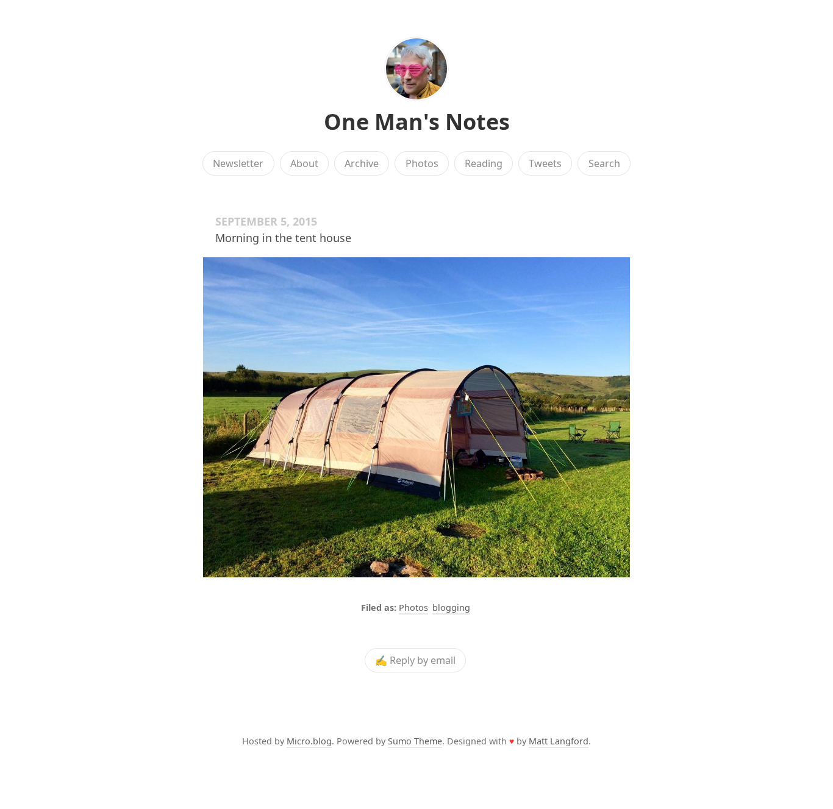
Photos (422, 163)
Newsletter (238, 163)
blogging (451, 607)
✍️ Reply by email (415, 660)
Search (604, 163)
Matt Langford (558, 741)
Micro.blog (309, 741)
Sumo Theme (415, 741)
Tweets (545, 163)
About (304, 163)
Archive (362, 163)
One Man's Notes (417, 122)
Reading (483, 163)
